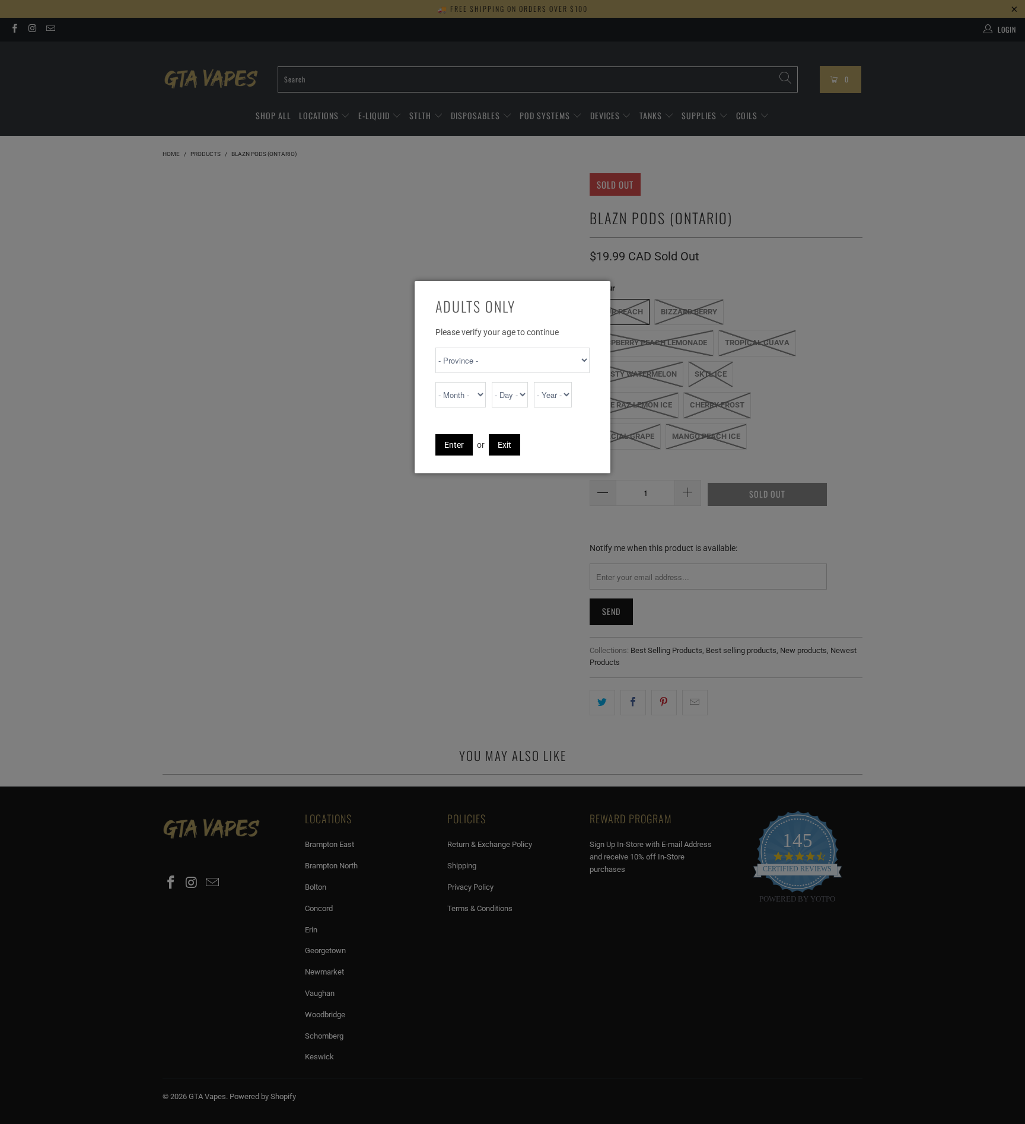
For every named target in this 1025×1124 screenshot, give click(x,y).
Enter (454, 445)
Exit (504, 445)
